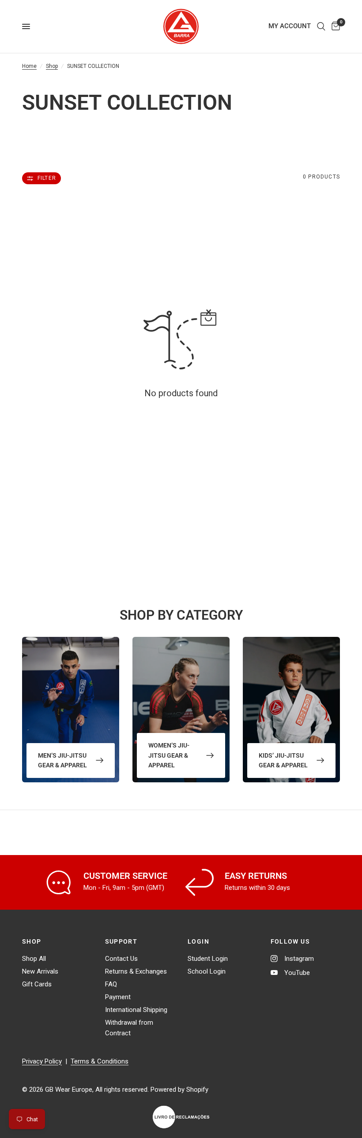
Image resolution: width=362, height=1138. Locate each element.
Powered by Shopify (179, 1089)
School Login (207, 971)
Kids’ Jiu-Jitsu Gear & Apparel (283, 760)
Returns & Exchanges (136, 971)
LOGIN (198, 941)
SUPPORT (121, 941)
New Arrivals (40, 971)
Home (29, 66)
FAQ (111, 984)
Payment (118, 997)
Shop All (34, 959)
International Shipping (136, 1010)
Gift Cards (37, 984)
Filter (47, 178)
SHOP (31, 941)
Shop (52, 66)
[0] (334, 26)
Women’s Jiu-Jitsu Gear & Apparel (168, 755)
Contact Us (121, 959)
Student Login (208, 959)
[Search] (321, 26)
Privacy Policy (42, 1061)
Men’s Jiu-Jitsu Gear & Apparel (62, 760)
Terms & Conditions (99, 1061)
